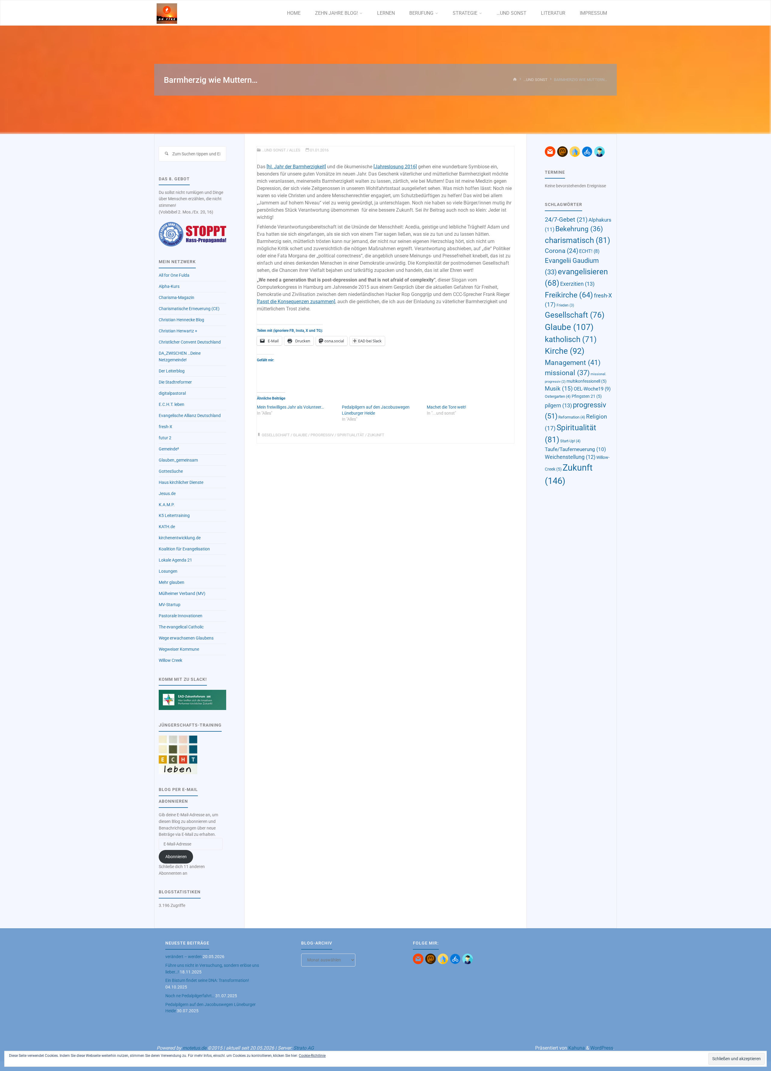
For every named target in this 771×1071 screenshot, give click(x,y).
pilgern (558, 405)
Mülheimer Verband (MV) (182, 593)
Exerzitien (577, 284)
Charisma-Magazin (176, 297)
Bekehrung (579, 229)
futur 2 (165, 438)
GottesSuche (171, 471)
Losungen (168, 571)
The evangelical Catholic (181, 627)
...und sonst (535, 79)
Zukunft (375, 435)
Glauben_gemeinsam (178, 460)
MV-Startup (169, 604)
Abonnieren (176, 856)
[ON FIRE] (167, 13)
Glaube (300, 435)
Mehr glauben (171, 582)
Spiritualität (350, 435)
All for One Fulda (174, 275)
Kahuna (576, 1048)
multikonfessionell (587, 381)
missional (567, 373)
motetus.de (194, 1048)
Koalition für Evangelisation (184, 549)
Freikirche (569, 294)
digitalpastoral (172, 393)
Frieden (565, 305)
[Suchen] (166, 153)
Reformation (571, 417)
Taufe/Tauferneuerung (575, 449)
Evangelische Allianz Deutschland (190, 415)
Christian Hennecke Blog (181, 319)
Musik (559, 388)
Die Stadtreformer (175, 382)
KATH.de (167, 526)
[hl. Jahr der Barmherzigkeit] (296, 167)
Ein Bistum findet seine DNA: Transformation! (207, 980)
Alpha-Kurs (169, 286)
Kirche (564, 351)
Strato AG (303, 1048)
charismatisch (577, 240)
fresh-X (165, 426)
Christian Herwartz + (178, 331)
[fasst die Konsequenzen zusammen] (296, 301)
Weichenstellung (570, 457)
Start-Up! (570, 441)
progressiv (322, 435)
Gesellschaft (276, 435)
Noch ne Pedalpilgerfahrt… (189, 995)
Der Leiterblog (172, 371)
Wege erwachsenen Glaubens (186, 638)
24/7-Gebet (566, 219)
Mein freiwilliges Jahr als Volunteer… (290, 407)
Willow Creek (170, 660)
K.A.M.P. (167, 504)
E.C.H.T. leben (171, 404)
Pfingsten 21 (587, 396)
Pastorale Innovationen (180, 615)
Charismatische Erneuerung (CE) (189, 308)
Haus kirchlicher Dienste (181, 482)
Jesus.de (167, 493)
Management (573, 362)
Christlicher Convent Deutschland (190, 342)
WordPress (601, 1048)
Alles (294, 150)
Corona (561, 250)
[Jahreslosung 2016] (395, 167)
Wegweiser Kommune (179, 649)
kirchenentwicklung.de (180, 537)
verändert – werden (183, 956)
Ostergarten (558, 396)
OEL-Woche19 (592, 389)
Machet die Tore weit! (446, 407)
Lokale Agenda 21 (175, 560)
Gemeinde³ (169, 449)
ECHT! (589, 251)
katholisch (571, 339)
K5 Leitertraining (174, 515)
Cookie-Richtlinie (312, 1056)
